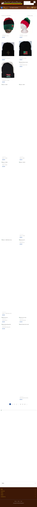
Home (16, 501)
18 (20, 404)
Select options (3, 38)
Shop (18, 501)
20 (24, 404)
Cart (21, 501)
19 (22, 404)
